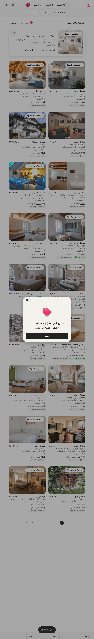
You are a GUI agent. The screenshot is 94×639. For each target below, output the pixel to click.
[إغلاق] (27, 300)
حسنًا (47, 335)
